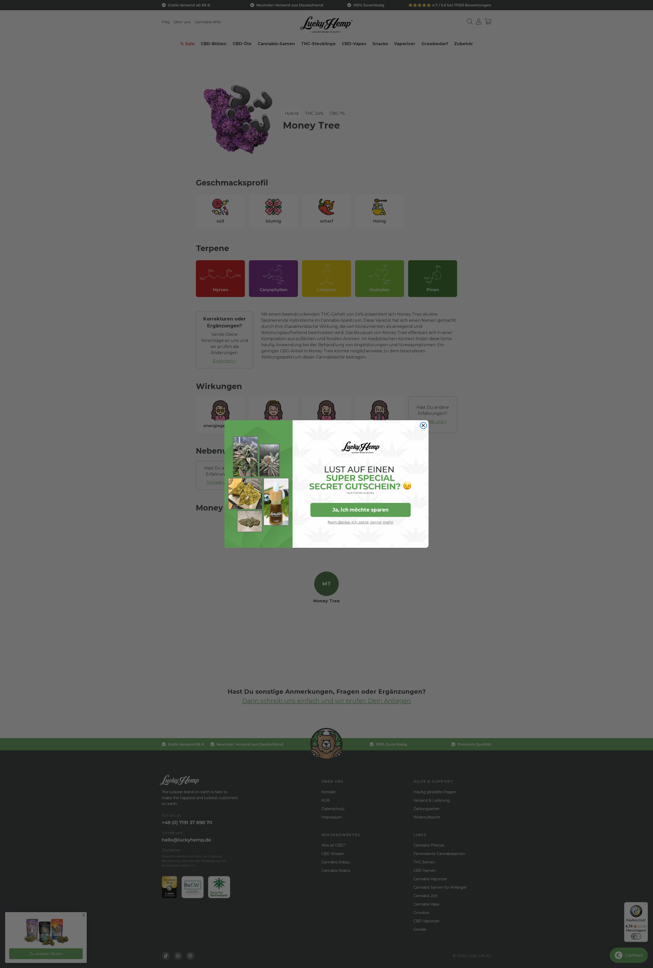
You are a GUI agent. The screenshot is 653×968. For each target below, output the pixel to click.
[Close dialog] (423, 425)
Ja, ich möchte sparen (360, 510)
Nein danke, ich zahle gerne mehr (360, 522)
